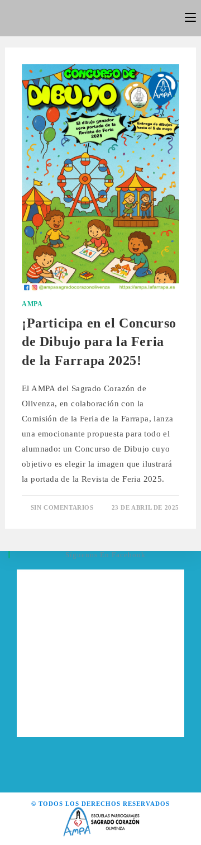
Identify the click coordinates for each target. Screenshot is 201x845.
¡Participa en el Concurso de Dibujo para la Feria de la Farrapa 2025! (99, 342)
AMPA (32, 304)
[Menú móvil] (190, 18)
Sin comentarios (62, 507)
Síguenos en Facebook (105, 554)
